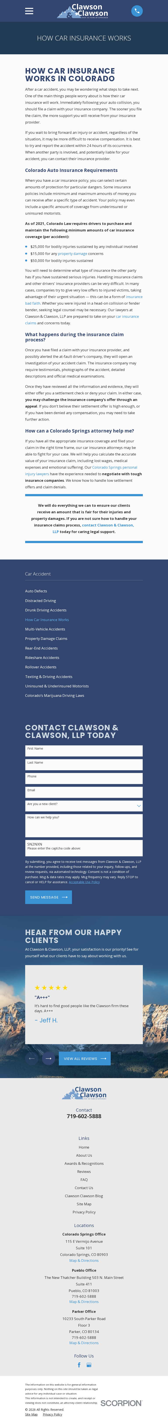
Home (84, 1147)
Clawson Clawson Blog (84, 1195)
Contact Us (84, 1187)
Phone (32, 776)
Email (31, 790)
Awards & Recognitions (84, 1163)
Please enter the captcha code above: (54, 848)
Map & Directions (84, 1260)
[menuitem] (84, 591)
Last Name (35, 762)
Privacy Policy (84, 1212)
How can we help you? (43, 817)
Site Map (84, 1203)
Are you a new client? (42, 804)
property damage (72, 253)
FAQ (84, 1179)
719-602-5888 (84, 1116)
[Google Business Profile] (88, 1364)
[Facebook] (79, 1364)
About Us (84, 1155)
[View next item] (48, 1058)
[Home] (82, 11)
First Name (35, 748)
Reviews (84, 1171)
